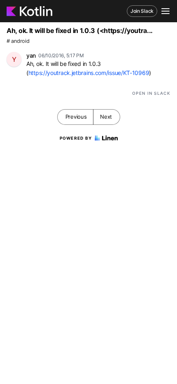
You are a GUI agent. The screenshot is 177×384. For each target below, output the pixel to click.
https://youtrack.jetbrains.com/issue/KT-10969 (88, 72)
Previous (76, 116)
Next (106, 116)
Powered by (76, 138)
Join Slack (142, 11)
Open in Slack (151, 93)
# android (18, 41)
